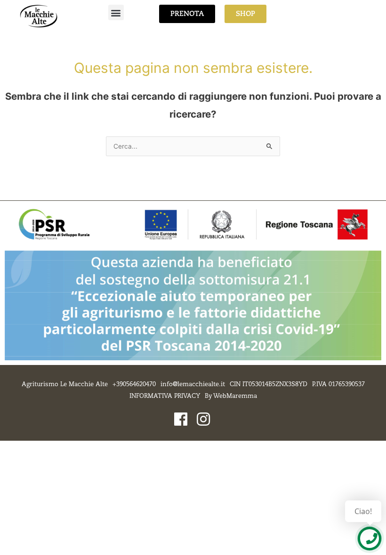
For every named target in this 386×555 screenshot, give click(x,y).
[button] (116, 12)
